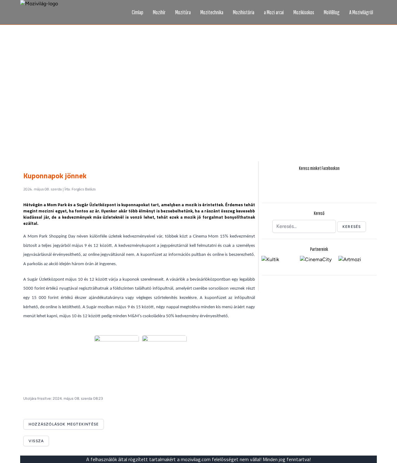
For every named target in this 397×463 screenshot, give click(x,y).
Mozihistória (243, 12)
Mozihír (159, 12)
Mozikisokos (303, 12)
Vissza (36, 441)
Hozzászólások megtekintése (64, 424)
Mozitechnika (211, 12)
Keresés (351, 227)
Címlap (137, 12)
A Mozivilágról (361, 12)
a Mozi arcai (274, 12)
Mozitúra (183, 12)
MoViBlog (332, 12)
